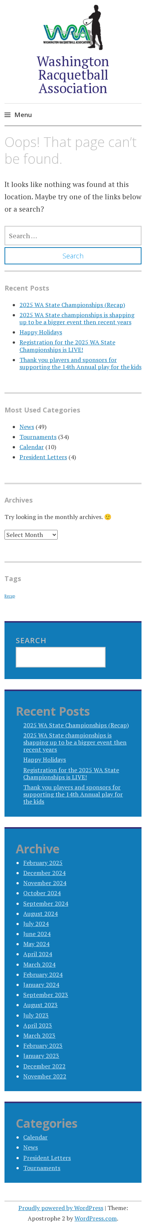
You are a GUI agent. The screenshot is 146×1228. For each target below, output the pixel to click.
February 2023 (43, 1045)
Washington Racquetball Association (73, 74)
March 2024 (39, 964)
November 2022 (44, 1076)
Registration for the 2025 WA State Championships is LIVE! (67, 345)
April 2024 (37, 954)
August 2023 (40, 1005)
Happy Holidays (40, 332)
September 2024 (45, 903)
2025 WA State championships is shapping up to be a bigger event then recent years (76, 318)
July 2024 (36, 924)
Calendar (31, 447)
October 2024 (42, 893)
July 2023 (36, 1015)
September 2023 (45, 995)
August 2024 (40, 913)
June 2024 (37, 934)
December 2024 (44, 873)
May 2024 (36, 944)
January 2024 (41, 984)
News (26, 427)
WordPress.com (95, 1218)
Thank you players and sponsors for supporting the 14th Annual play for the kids (80, 363)
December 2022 (44, 1066)
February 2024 (43, 974)
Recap (9, 596)
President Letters (43, 457)
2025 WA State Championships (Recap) (72, 305)
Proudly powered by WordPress (60, 1208)
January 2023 (41, 1056)
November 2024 (44, 883)
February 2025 (43, 863)
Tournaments (38, 437)
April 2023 (37, 1025)
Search (31, 640)
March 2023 (39, 1035)
